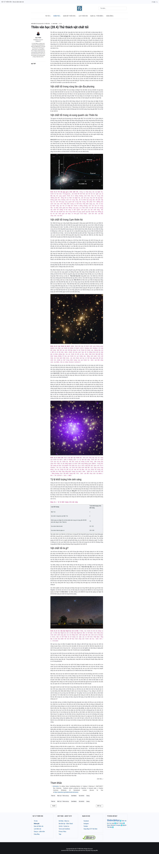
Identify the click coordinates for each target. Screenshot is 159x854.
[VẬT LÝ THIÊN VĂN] (79, 8)
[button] (48, 16)
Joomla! (63, 850)
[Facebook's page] (76, 846)
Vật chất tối (81, 795)
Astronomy (56, 786)
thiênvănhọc (113, 820)
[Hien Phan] (38, 59)
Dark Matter (74, 795)
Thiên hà (53, 795)
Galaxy (88, 795)
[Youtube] (82, 846)
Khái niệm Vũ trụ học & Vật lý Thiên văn (40, 23)
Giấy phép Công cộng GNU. (92, 850)
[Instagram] (80, 846)
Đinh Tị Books (119, 823)
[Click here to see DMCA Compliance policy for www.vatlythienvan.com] (89, 837)
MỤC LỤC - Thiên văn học (63, 795)
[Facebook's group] (78, 846)
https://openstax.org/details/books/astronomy (66, 792)
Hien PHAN (38, 37)
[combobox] (112, 8)
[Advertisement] (117, 49)
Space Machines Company (114, 825)
